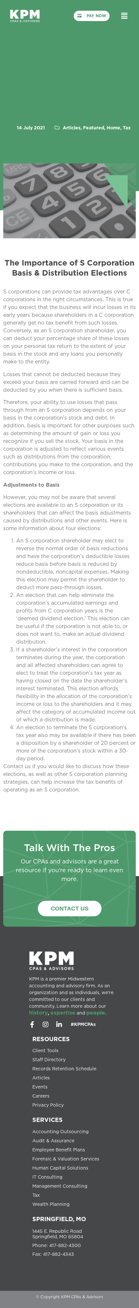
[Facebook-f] (32, 1024)
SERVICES (47, 1119)
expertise (62, 1013)
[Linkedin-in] (59, 1024)
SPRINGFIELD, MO (59, 1219)
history (38, 1013)
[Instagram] (45, 1024)
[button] (124, 16)
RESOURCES (51, 1039)
